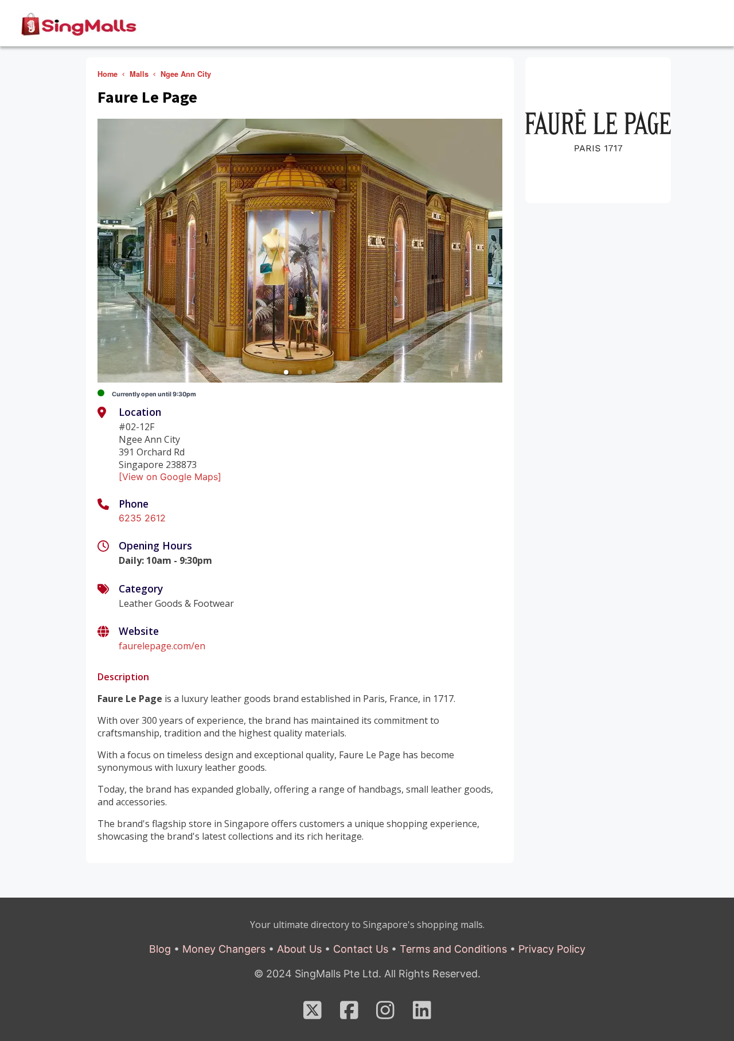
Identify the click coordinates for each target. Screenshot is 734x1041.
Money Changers (224, 949)
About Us (299, 949)
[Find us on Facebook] (349, 1014)
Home (107, 74)
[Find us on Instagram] (385, 1014)
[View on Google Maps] (170, 476)
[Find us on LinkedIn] (422, 1014)
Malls (139, 74)
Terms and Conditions (453, 949)
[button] (286, 372)
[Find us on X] (312, 1014)
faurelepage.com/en (162, 646)
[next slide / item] (494, 251)
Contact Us (360, 949)
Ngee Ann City (186, 74)
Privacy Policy (551, 949)
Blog (160, 949)
